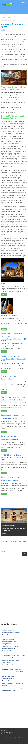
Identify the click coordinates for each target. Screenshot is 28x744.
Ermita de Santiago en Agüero (10, 439)
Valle (15, 641)
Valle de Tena (18, 669)
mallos (8, 37)
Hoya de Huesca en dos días (7, 671)
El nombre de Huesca (7, 379)
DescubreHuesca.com (9, 737)
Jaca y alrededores (6, 655)
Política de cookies (6, 734)
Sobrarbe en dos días (6, 634)
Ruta (14, 690)
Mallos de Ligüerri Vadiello (9, 480)
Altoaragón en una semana (8, 648)
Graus (16, 653)
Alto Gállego (19, 687)
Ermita (3, 683)
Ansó (18, 655)
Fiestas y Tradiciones (7, 653)
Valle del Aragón (17, 674)
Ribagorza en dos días (6, 646)
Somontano (10, 683)
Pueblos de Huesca (7, 669)
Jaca (13, 655)
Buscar (3, 551)
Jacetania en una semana (8, 678)
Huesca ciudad (17, 643)
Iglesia (23, 667)
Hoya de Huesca (16, 541)
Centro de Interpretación (7, 650)
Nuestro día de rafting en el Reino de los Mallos (13, 359)
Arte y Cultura (6, 644)
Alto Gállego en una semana (8, 676)
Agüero (3, 283)
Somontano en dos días (6, 674)
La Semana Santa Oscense (9, 315)
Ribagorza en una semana (8, 630)
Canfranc (17, 667)
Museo (24, 541)
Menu (23, 2)
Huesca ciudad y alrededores (8, 639)
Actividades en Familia (7, 667)
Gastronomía (18, 650)
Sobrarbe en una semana (7, 687)
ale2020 (4, 533)
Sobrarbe (4, 685)
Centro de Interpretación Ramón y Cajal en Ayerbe (13, 339)
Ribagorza (14, 657)
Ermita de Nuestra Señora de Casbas (12, 400)
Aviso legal (4, 730)
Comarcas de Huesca (6, 662)
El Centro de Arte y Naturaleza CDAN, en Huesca (13, 458)
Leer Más (4, 294)
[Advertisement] (14, 574)
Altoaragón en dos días (7, 641)
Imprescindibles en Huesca (8, 664)
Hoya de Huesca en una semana (9, 637)
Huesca (3, 29)
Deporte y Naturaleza (8, 681)
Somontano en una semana (8, 660)
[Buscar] (24, 554)
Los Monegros (12, 685)
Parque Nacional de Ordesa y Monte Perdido (11, 632)
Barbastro (16, 627)
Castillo (17, 660)
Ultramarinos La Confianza (9, 418)
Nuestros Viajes (19, 671)
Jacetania (16, 646)
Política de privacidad (7, 732)
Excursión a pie (19, 683)
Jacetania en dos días (6, 627)
